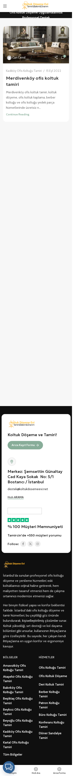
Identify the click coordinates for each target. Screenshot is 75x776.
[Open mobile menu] (5, 6)
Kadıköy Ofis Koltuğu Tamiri (24, 71)
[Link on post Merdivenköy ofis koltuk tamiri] (36, 44)
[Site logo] (36, 6)
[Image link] (15, 565)
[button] (9, 767)
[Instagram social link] (38, 544)
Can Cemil (18, 57)
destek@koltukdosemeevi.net (28, 489)
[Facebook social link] (23, 544)
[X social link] (30, 544)
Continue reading (17, 114)
